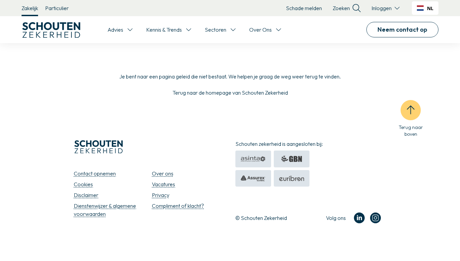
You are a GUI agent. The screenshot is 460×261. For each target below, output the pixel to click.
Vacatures (163, 184)
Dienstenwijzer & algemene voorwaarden (105, 209)
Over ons (162, 173)
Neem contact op (402, 29)
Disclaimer (86, 195)
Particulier (57, 8)
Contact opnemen (95, 173)
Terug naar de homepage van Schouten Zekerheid (230, 92)
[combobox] (425, 8)
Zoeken (341, 8)
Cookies (83, 184)
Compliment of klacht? (178, 205)
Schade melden (304, 8)
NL (430, 8)
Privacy (160, 195)
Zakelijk (30, 8)
